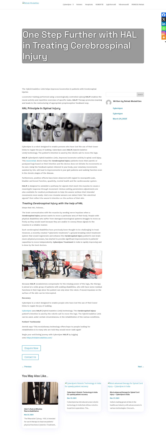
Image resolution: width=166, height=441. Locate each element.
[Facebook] (163, 15)
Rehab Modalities (132, 101)
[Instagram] (163, 33)
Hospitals (89, 5)
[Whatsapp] (163, 28)
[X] (163, 19)
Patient (79, 5)
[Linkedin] (163, 24)
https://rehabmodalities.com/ (39, 338)
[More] (163, 37)
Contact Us (30, 357)
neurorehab (31, 161)
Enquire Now (31, 348)
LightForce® (111, 5)
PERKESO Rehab (138, 5)
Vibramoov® (124, 5)
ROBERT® (99, 5)
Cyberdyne (67, 5)
